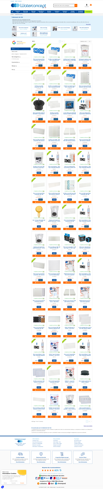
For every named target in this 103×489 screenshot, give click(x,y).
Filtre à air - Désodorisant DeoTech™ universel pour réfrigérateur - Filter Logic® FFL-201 (85, 248)
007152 (69, 169)
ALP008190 (54, 196)
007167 (69, 276)
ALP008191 (54, 249)
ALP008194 (69, 115)
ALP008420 (69, 222)
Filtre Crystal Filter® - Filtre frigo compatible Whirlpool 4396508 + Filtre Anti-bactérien (85, 222)
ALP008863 (39, 222)
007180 (54, 410)
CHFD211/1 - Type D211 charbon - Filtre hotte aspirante (69, 382)
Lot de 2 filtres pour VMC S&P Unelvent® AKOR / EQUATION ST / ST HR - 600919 (69, 113)
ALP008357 (69, 88)
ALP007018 (85, 61)
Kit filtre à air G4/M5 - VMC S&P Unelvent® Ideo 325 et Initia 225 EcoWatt (54, 140)
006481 (85, 222)
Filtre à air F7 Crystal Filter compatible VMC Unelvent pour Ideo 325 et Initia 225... (39, 274)
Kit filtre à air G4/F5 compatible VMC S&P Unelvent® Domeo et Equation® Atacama (38, 87)
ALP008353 (39, 169)
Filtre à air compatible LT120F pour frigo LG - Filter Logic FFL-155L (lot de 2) (69, 248)
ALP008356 (39, 276)
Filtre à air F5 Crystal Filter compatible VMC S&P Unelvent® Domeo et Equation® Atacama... (54, 383)
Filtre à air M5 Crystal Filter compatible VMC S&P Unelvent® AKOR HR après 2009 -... (85, 195)
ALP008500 (39, 410)
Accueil (12, 1)
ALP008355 (39, 142)
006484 (38, 357)
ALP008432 (39, 88)
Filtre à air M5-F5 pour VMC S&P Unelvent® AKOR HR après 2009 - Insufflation (54, 194)
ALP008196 (54, 330)
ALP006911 (39, 249)
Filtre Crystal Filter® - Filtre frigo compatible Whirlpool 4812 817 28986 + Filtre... (85, 355)
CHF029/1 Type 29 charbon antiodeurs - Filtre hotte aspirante (54, 409)
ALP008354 (39, 61)
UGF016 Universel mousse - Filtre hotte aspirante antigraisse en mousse (69, 274)
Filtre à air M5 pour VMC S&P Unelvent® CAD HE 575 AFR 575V (39, 409)
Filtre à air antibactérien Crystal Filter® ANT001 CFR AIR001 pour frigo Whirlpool (69, 167)
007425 (85, 249)
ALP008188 (69, 196)
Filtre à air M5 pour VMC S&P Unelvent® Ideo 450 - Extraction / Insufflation (54, 248)
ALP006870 (54, 222)
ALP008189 (85, 142)
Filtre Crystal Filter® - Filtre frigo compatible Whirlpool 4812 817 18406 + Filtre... (39, 355)
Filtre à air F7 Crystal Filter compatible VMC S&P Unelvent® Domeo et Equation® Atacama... (69, 356)
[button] (2, 487)
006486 (85, 276)
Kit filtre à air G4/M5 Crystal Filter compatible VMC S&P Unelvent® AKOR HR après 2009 (54, 87)
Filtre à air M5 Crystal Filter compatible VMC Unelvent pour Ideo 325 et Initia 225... (39, 140)
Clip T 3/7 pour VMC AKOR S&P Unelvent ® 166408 (39, 221)
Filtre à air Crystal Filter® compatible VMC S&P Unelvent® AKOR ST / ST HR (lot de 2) (39, 329)
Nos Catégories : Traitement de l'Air (20, 54)
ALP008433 (54, 115)
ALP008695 (54, 276)
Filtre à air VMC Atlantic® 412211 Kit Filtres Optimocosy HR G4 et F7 (85, 409)
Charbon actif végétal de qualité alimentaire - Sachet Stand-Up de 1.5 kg (39, 248)
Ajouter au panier (39, 67)
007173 (54, 357)
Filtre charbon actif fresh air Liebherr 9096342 (85, 382)
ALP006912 (69, 410)
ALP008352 (69, 61)
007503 (69, 249)
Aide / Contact (18, 1)
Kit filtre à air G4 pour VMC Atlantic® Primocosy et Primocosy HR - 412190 (39, 382)
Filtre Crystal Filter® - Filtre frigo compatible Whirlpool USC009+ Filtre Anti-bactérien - (85, 168)
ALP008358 (54, 61)
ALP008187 (54, 142)
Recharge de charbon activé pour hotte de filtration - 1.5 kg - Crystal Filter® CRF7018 (85, 60)
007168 (54, 303)
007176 (85, 303)
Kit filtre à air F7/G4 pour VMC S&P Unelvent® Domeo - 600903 (69, 301)
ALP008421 (54, 383)
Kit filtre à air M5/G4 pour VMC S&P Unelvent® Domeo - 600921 (69, 140)
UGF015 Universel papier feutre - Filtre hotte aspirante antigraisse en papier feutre (54, 302)
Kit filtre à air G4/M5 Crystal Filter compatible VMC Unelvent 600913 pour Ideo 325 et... (54, 61)
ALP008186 (85, 88)
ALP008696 (85, 410)
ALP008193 (69, 303)
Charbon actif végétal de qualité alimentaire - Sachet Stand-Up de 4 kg (54, 221)
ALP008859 (39, 303)
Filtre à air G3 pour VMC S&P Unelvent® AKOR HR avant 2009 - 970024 (54, 328)
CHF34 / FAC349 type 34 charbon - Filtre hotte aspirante (69, 328)
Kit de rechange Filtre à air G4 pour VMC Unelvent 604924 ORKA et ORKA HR (85, 328)
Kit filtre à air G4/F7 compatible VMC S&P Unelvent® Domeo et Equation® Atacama (54, 114)
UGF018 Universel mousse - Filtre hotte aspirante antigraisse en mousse (85, 301)
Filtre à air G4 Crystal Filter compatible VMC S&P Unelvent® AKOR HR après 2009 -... (39, 195)
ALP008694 (39, 383)
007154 (85, 115)
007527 (85, 383)
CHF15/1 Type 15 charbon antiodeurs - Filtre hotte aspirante (54, 355)
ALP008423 (39, 196)
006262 (69, 330)
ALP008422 (69, 357)
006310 (85, 169)
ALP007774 (39, 115)
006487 (54, 169)
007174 (69, 383)
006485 (85, 357)
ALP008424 (85, 196)
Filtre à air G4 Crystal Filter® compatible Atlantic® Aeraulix (39, 301)
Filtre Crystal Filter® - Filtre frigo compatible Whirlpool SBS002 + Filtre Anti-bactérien (54, 167)
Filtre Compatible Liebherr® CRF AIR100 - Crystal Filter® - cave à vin (39, 113)
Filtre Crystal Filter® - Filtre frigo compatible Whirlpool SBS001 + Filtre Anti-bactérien (85, 274)
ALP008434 (54, 88)
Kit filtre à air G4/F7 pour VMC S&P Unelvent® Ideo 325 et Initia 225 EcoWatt (69, 194)
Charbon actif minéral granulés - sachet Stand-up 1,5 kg (70, 409)
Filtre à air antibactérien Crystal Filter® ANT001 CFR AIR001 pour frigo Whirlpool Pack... (85, 114)
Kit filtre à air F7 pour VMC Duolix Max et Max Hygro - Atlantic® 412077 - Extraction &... (39, 168)
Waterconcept (19, 41)
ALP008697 (85, 330)
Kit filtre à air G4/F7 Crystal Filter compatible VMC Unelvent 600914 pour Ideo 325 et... (69, 87)
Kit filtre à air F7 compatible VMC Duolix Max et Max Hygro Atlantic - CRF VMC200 (69, 60)
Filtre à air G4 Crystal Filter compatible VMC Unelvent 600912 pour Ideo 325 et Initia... (39, 61)
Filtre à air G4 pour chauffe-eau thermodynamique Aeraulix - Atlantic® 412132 (54, 274)
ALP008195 (69, 142)
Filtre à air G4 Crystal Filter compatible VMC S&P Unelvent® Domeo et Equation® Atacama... (69, 222)
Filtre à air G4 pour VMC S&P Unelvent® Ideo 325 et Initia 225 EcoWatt (85, 87)
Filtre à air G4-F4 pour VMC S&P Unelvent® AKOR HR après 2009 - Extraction (85, 140)
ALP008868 (39, 330)
